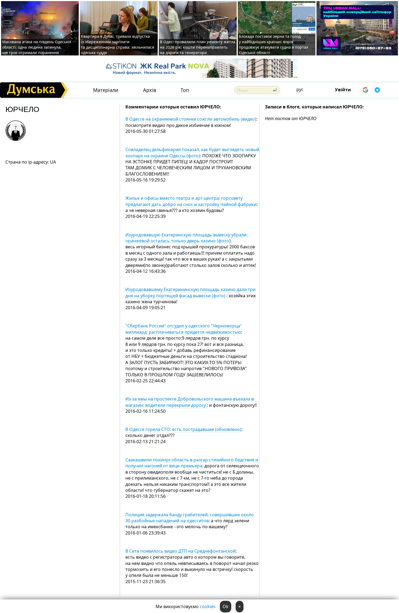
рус (299, 89)
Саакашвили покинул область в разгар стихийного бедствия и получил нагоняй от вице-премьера (191, 463)
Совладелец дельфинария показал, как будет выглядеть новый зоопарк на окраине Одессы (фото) (192, 152)
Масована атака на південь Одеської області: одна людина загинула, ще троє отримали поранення (36, 47)
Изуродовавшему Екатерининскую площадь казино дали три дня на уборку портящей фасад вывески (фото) (190, 292)
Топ (184, 90)
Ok (226, 606)
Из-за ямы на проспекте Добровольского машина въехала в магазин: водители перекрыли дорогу (189, 402)
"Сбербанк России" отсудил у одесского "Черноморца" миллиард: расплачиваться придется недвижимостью (183, 329)
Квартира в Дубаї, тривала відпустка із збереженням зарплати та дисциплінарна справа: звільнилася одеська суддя (117, 44)
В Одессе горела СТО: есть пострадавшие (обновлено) (183, 429)
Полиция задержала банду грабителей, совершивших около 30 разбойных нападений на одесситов (189, 518)
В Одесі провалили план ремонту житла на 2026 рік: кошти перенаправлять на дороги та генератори (197, 47)
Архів (149, 90)
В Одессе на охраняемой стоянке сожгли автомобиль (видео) (190, 119)
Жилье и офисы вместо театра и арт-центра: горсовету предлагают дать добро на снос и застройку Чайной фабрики (190, 201)
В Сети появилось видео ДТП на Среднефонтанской (180, 551)
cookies (208, 606)
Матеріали (105, 90)
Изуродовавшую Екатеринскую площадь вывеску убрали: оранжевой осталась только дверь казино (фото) (186, 238)
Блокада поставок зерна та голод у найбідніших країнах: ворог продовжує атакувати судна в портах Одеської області (273, 44)
